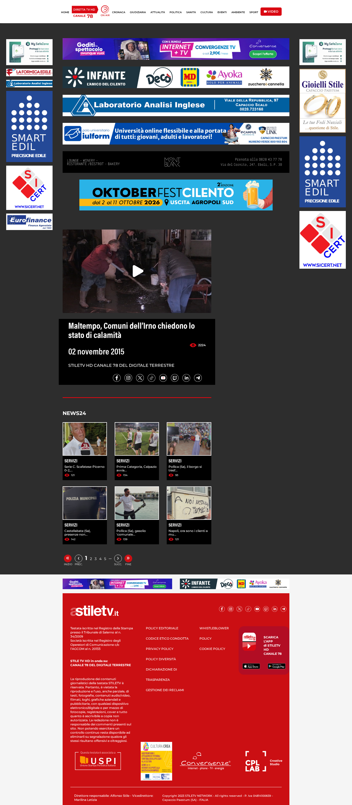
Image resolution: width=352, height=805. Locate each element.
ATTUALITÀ (157, 12)
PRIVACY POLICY (159, 649)
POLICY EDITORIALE (162, 628)
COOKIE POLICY (212, 649)
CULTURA (206, 12)
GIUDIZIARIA (138, 12)
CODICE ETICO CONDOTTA (167, 638)
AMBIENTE (238, 12)
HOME (65, 12)
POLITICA (176, 12)
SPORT (253, 12)
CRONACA (118, 12)
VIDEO (272, 11)
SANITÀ (191, 12)
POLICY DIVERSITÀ (161, 659)
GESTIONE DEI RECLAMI (165, 690)
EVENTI (222, 12)
